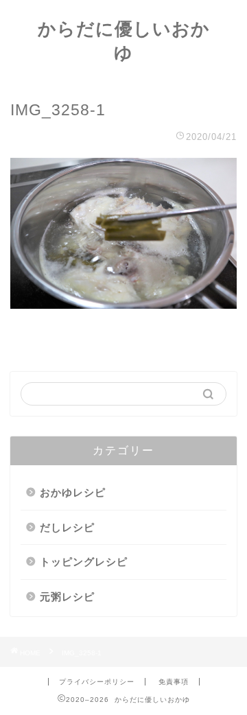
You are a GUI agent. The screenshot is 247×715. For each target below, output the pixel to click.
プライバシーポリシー (96, 681)
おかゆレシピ (73, 492)
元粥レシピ (67, 596)
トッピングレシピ (84, 561)
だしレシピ (67, 527)
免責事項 (173, 681)
